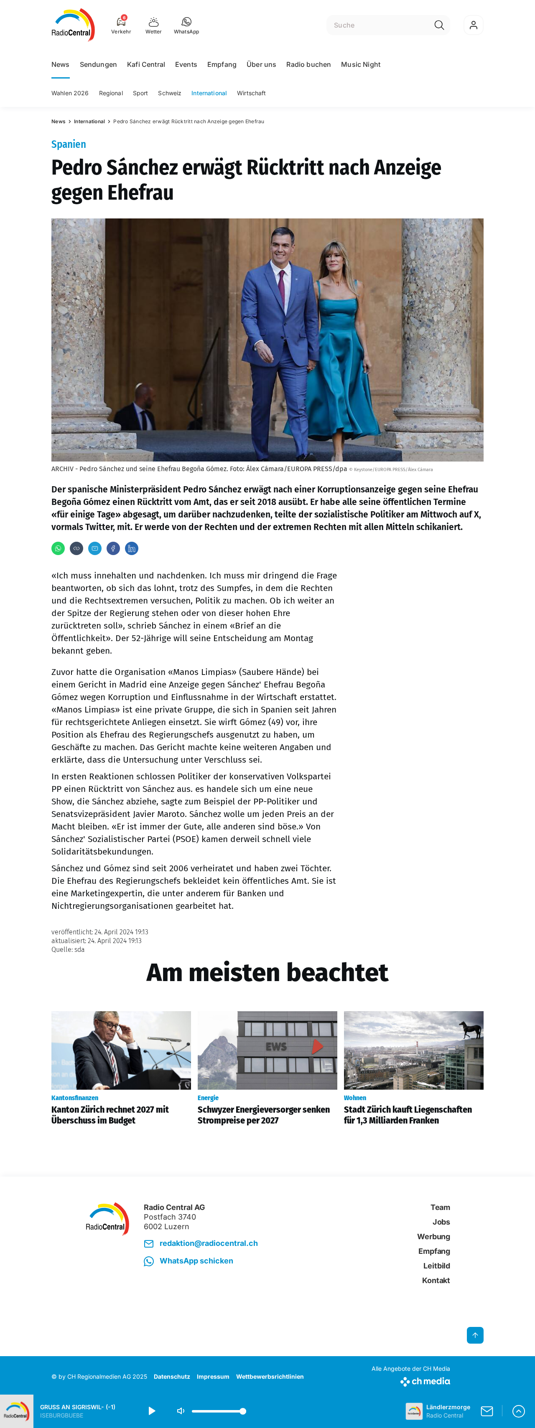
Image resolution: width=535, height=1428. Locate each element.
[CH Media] (411, 1380)
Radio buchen (308, 64)
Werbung (433, 1236)
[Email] (95, 548)
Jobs (441, 1221)
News (60, 64)
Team (440, 1207)
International (209, 92)
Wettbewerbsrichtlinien (270, 1376)
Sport (140, 92)
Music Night (360, 64)
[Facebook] (113, 548)
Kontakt (436, 1280)
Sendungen (98, 64)
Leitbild (436, 1265)
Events (186, 64)
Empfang (222, 64)
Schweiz (169, 92)
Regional (111, 92)
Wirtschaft (251, 92)
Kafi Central (146, 64)
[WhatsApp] (58, 548)
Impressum (213, 1376)
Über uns (261, 64)
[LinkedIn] (131, 548)
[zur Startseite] (73, 25)
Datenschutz (172, 1376)
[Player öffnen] (518, 1411)
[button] (186, 25)
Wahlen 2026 (70, 92)
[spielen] (151, 1411)
